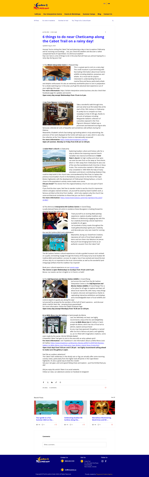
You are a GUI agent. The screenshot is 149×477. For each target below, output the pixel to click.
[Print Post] (60, 382)
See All (113, 397)
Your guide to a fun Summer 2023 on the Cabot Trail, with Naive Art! (45, 419)
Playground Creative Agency (104, 474)
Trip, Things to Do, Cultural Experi (81, 20)
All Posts (36, 20)
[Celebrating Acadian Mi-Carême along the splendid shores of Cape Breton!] (74, 408)
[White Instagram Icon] (102, 461)
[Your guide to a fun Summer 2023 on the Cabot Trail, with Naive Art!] (46, 408)
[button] (52, 14)
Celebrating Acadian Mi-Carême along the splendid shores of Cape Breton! (73, 419)
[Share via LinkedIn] (52, 382)
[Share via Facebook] (43, 382)
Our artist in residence (48, 20)
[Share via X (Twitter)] (47, 382)
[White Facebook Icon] (105, 461)
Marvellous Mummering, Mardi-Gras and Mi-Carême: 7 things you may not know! (102, 419)
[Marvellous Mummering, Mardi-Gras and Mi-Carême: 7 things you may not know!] (102, 408)
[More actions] (105, 32)
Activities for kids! (63, 20)
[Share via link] (56, 382)
